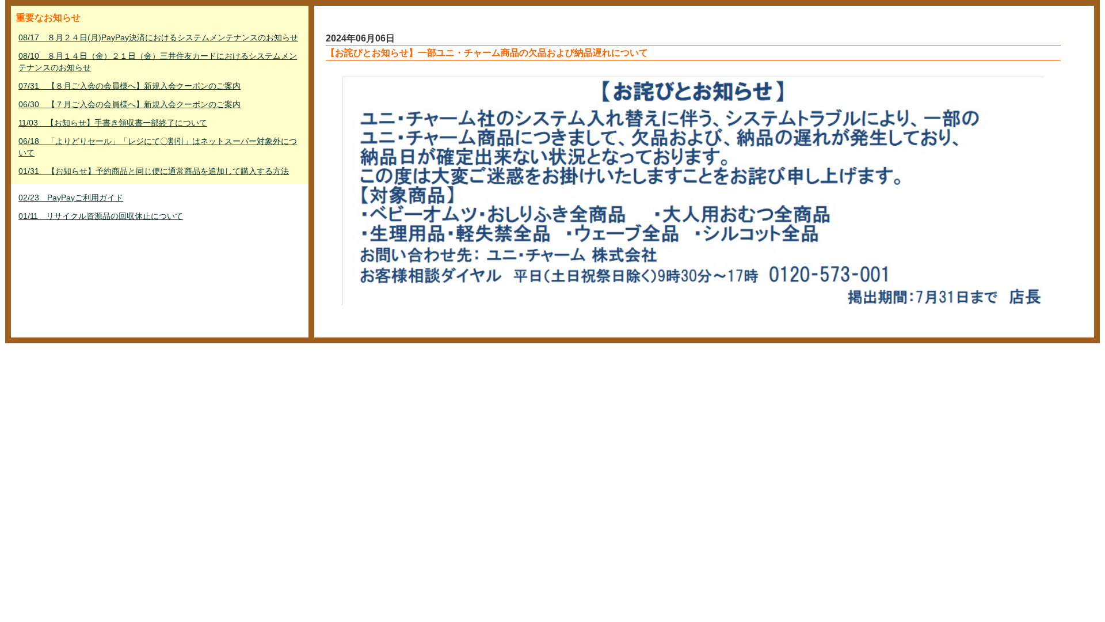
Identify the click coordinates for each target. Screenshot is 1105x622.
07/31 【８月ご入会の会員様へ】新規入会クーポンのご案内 (129, 85)
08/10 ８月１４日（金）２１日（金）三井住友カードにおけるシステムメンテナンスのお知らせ (157, 61)
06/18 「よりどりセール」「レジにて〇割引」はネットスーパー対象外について (157, 146)
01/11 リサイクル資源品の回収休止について (100, 216)
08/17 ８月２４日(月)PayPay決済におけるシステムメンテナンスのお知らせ (158, 37)
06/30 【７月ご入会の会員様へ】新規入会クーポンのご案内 (129, 104)
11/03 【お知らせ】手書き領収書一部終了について (112, 122)
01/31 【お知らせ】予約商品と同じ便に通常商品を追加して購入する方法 (153, 171)
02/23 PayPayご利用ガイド (70, 197)
